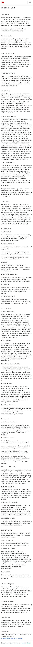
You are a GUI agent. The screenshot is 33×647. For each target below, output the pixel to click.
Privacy (28, 643)
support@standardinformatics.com (12, 638)
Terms (23, 643)
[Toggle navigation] (29, 2)
